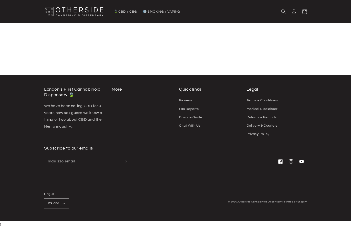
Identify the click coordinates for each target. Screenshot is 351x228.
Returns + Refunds (262, 117)
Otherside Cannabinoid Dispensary (260, 202)
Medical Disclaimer (262, 109)
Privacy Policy (258, 134)
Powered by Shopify (294, 202)
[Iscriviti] (125, 161)
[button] (283, 11)
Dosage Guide (190, 117)
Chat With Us (190, 125)
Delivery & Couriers (262, 125)
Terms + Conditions (262, 100)
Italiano (53, 203)
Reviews (185, 100)
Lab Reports (189, 109)
